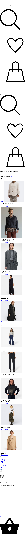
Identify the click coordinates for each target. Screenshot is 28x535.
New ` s (2, 457)
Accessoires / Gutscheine (4, 460)
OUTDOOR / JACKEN (4, 92)
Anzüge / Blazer (3, 459)
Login (2, 4)
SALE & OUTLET (3, 93)
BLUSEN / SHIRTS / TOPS (4, 89)
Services (2, 3)
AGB (2, 463)
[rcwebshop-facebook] (1, 467)
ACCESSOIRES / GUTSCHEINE (5, 91)
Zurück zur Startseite (12, 176)
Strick (2, 461)
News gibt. (8, 175)
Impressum (2, 464)
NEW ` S (2, 88)
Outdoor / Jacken (3, 462)
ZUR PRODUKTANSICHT (4, 206)
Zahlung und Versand (3, 465)
